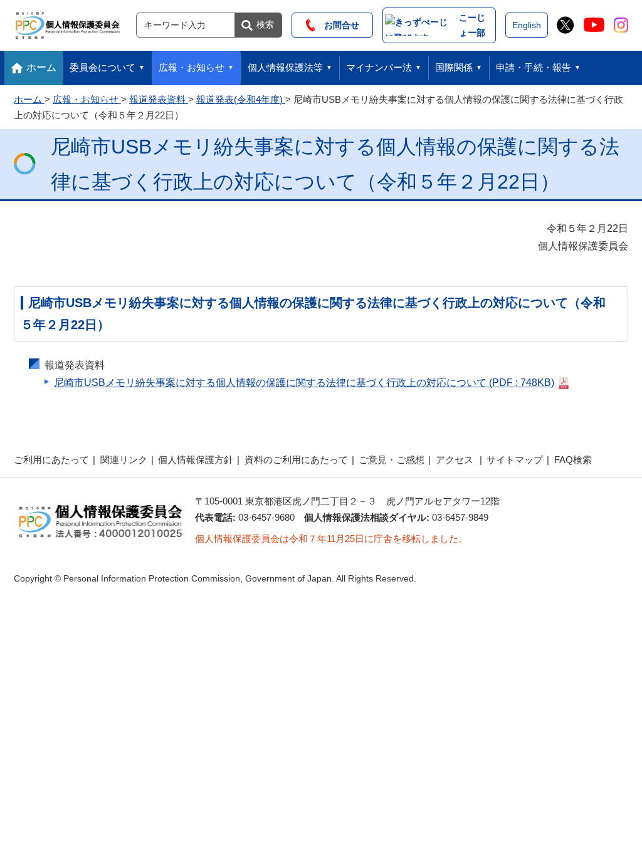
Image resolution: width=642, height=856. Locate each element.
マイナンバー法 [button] (379, 67)
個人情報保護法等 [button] (285, 67)
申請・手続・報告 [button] (533, 67)
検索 (265, 24)
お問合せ (337, 25)
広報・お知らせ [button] (191, 67)
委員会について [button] (102, 67)
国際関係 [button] (454, 67)
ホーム (41, 67)
